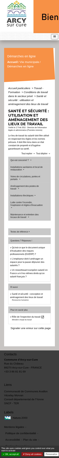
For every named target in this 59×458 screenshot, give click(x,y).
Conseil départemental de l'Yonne (24, 399)
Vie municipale (29, 62)
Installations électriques (22, 195)
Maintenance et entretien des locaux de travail (24, 215)
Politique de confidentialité (20, 433)
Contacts (10, 354)
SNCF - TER (11, 403)
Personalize (51, 454)
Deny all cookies (33, 454)
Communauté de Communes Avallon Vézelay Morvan (26, 393)
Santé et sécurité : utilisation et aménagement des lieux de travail (28, 100)
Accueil (12, 62)
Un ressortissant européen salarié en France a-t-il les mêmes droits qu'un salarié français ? (29, 273)
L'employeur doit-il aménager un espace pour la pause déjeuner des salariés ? (27, 262)
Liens (8, 385)
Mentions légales (14, 426)
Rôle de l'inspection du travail (28, 317)
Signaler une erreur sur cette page (31, 328)
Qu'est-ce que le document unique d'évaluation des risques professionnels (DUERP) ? (27, 250)
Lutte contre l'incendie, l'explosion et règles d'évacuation (26, 203)
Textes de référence (19, 232)
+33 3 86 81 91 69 (15, 371)
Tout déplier (43, 153)
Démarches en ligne (20, 66)
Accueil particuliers (19, 88)
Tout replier (28, 153)
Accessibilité (12, 439)
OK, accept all (12, 454)
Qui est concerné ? (20, 160)
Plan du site (30, 439)
